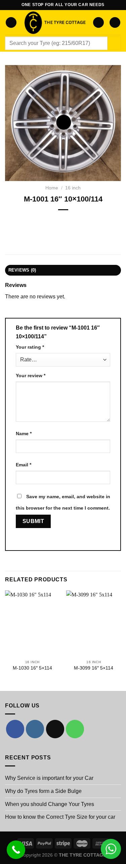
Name (24, 433)
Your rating (30, 347)
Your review (30, 375)
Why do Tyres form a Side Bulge (43, 791)
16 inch (73, 187)
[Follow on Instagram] (35, 729)
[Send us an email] (55, 729)
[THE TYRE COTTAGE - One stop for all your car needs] (55, 22)
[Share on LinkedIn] (93, 221)
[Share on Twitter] (56, 221)
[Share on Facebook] (44, 221)
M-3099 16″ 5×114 (93, 668)
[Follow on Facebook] (15, 729)
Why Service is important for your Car (49, 778)
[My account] (98, 22)
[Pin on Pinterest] (81, 221)
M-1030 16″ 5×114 (32, 668)
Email (23, 464)
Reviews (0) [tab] (22, 270)
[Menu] (11, 22)
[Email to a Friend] (69, 221)
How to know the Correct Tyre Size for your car (60, 817)
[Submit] (114, 43)
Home (51, 187)
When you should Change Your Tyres (49, 804)
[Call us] (75, 729)
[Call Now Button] (16, 850)
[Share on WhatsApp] (32, 221)
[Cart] (115, 22)
